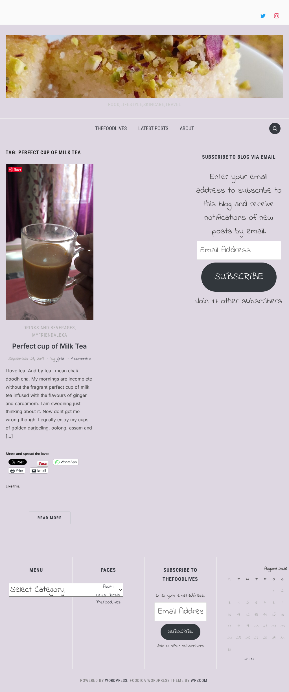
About (187, 128)
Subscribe (238, 277)
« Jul (249, 659)
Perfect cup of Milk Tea (49, 346)
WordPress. (117, 680)
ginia (60, 358)
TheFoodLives (111, 128)
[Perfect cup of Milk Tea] (49, 241)
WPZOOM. (200, 680)
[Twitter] (263, 16)
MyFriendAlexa (49, 335)
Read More (50, 517)
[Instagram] (276, 16)
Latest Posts (153, 128)
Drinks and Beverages (49, 327)
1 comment (81, 358)
